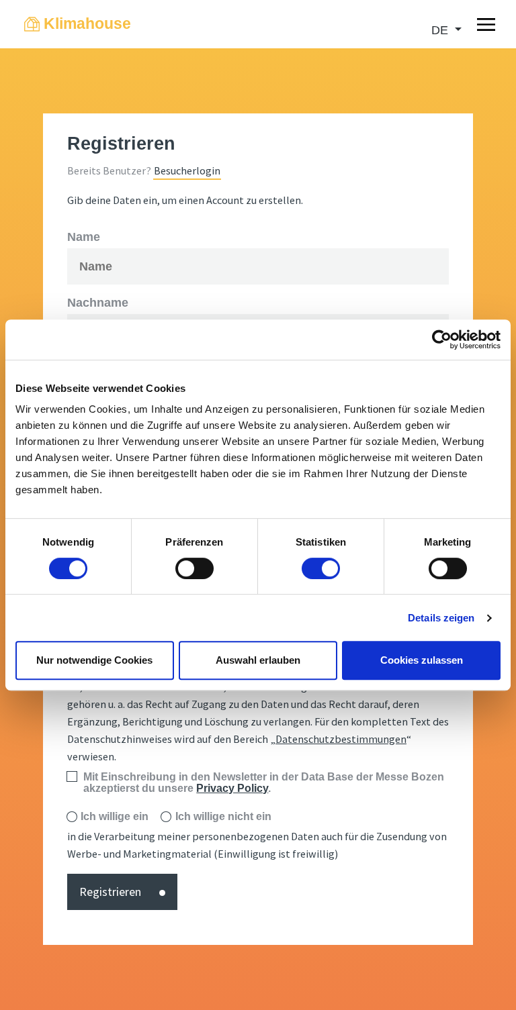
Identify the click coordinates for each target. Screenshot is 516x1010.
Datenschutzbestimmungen (340, 739)
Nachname (97, 303)
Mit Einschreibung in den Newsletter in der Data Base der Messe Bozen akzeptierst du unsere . (263, 783)
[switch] (194, 568)
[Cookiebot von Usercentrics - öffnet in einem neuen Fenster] (442, 340)
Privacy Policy (232, 788)
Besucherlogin (187, 170)
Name (83, 237)
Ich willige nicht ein (223, 816)
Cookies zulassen (421, 660)
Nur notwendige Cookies (94, 660)
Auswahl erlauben (258, 660)
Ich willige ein (114, 816)
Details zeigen (441, 617)
